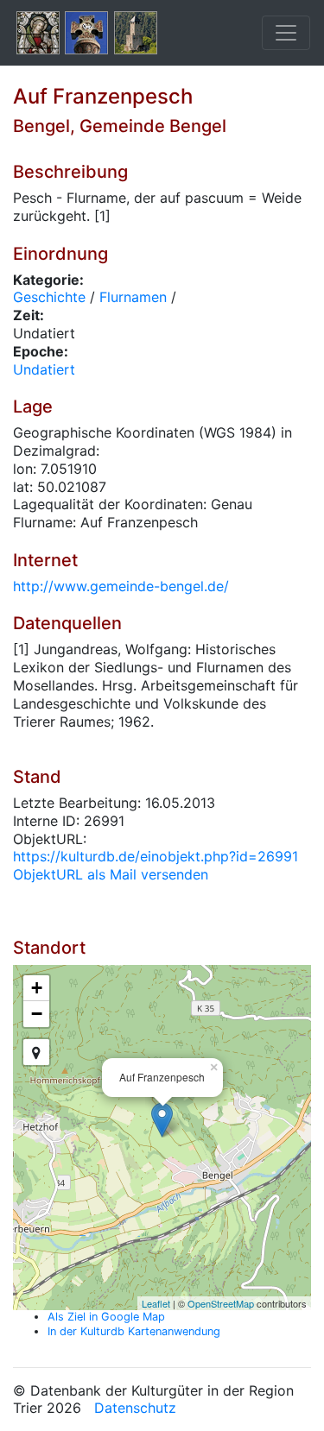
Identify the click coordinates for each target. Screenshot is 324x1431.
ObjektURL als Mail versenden (110, 874)
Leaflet (156, 1303)
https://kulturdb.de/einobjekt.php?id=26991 (155, 856)
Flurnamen (133, 297)
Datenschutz (135, 1407)
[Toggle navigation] (286, 33)
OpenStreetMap (220, 1303)
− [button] (36, 1013)
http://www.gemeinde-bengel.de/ (121, 586)
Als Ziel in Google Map (106, 1316)
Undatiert (44, 369)
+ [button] (36, 988)
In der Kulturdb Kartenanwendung (134, 1331)
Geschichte (49, 297)
